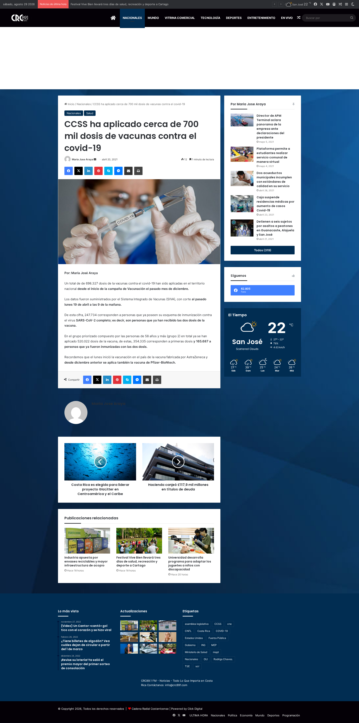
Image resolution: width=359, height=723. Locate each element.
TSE (187, 666)
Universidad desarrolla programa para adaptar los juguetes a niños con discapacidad (189, 563)
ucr (197, 666)
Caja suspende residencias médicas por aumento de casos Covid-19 (275, 203)
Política (232, 715)
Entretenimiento (261, 18)
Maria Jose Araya (82, 159)
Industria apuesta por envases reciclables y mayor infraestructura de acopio (86, 561)
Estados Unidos (194, 638)
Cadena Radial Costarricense (150, 708)
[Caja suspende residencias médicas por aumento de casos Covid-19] (242, 203)
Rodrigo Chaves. (223, 659)
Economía (246, 715)
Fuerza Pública (217, 638)
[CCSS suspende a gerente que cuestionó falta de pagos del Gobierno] (129, 649)
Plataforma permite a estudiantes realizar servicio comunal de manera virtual (273, 155)
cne (229, 623)
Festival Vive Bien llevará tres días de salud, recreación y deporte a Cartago (138, 561)
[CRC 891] (17, 18)
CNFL (188, 630)
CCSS (217, 623)
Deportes (234, 18)
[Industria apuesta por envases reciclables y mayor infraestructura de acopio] (87, 541)
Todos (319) (262, 250)
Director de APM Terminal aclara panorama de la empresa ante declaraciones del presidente (270, 127)
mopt (216, 652)
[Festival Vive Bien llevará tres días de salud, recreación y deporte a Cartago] (139, 541)
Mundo (153, 18)
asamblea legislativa (197, 623)
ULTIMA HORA (198, 715)
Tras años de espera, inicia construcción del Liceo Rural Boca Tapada (115, 4)
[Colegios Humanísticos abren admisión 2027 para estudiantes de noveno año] (167, 649)
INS (203, 645)
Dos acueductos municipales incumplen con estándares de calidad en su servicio (274, 179)
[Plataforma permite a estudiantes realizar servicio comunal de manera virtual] (242, 154)
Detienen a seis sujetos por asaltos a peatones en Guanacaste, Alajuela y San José (275, 228)
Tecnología (210, 18)
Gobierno (190, 645)
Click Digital (195, 708)
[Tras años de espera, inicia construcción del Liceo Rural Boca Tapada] (167, 625)
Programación (291, 715)
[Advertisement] (179, 58)
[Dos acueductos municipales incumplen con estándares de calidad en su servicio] (242, 178)
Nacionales (132, 18)
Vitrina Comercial (180, 18)
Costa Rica (203, 630)
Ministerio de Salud (196, 652)
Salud (89, 113)
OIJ (206, 659)
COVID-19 (222, 630)
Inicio (70, 104)
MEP (214, 645)
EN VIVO (287, 18)
